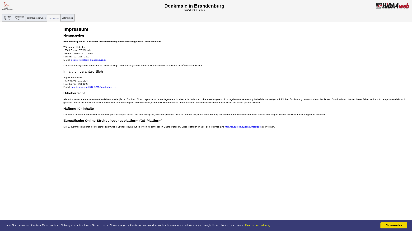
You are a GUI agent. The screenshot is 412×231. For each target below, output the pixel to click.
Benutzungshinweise (36, 18)
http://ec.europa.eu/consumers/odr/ (243, 126)
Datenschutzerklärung (257, 225)
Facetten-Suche (7, 18)
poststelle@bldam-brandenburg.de (89, 60)
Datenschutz (67, 18)
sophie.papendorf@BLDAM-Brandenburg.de (93, 87)
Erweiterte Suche (19, 18)
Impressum (53, 18)
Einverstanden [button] (394, 225)
